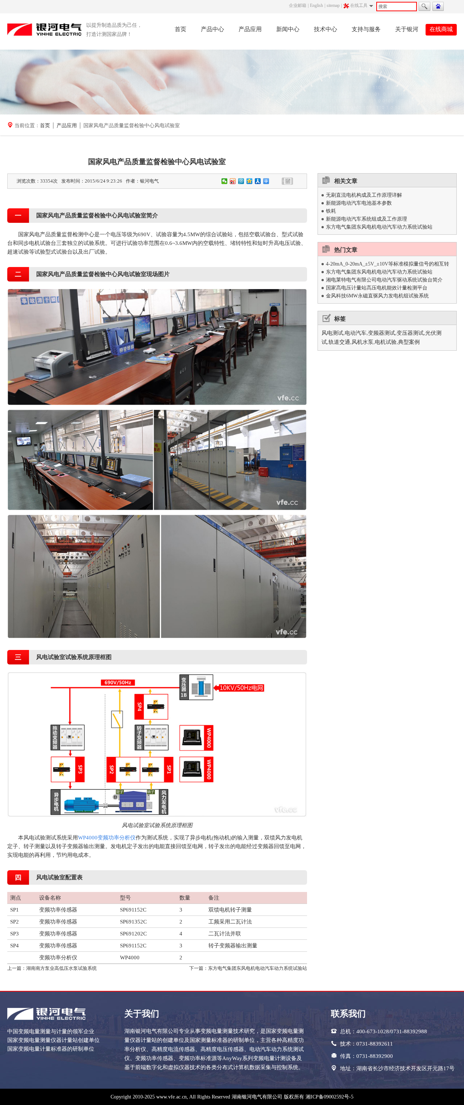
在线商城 (441, 29)
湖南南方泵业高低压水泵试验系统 (61, 968)
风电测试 (332, 333)
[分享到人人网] (258, 181)
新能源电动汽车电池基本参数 (359, 203)
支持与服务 (366, 29)
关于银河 (406, 29)
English (316, 5)
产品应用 (250, 29)
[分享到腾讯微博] (241, 181)
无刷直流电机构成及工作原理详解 (364, 195)
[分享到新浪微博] (233, 181)
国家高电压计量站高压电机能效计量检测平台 (376, 288)
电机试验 (386, 342)
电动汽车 (355, 333)
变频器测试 (381, 333)
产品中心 (212, 29)
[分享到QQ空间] (249, 181)
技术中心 (325, 29)
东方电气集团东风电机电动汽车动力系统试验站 (257, 968)
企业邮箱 (297, 5)
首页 (180, 29)
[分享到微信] (224, 181)
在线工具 (359, 5)
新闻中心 (287, 29)
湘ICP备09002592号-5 (329, 1097)
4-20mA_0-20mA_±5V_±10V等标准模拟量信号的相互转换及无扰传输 (387, 264)
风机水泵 (362, 342)
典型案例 (409, 342)
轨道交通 (339, 342)
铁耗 (331, 211)
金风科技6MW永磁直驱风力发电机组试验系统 (377, 296)
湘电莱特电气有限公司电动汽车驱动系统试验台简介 (384, 280)
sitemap (333, 5)
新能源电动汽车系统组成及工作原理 (366, 219)
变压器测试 (410, 333)
